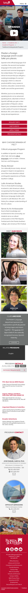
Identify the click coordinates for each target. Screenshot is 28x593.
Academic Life (12, 43)
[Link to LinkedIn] (16, 549)
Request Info (14, 122)
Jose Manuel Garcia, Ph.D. (14, 461)
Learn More (13, 343)
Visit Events (14, 126)
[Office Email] (14, 474)
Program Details (14, 134)
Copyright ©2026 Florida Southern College (9, 588)
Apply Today (14, 130)
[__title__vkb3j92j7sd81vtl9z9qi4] (14, 544)
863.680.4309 (15, 469)
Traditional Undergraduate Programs (12, 47)
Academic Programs (8, 45)
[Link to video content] (14, 33)
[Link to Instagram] (12, 549)
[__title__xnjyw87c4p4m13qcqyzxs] (6, 2)
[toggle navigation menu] (23, 4)
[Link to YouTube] (20, 549)
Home (4, 43)
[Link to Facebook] (7, 549)
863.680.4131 (14, 509)
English (11, 353)
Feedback (24, 588)
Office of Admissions (14, 505)
